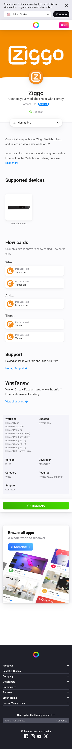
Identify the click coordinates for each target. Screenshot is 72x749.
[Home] (36, 25)
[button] (27, 14)
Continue (61, 14)
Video (8, 476)
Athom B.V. (44, 464)
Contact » (10, 489)
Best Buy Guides (12, 671)
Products (8, 665)
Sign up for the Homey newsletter (36, 715)
